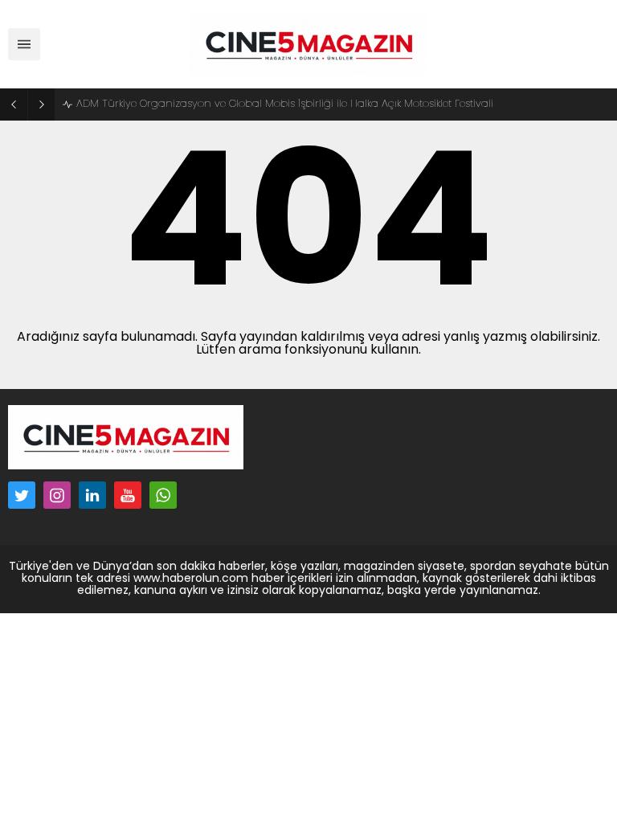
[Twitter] (21, 495)
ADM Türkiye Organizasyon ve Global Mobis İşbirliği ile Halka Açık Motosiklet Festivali (284, 104)
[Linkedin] (92, 495)
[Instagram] (57, 495)
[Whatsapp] (163, 495)
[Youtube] (127, 495)
